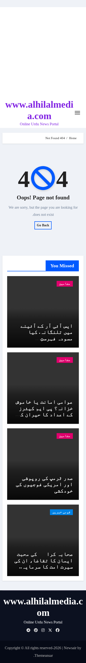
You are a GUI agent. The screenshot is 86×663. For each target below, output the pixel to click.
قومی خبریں (61, 512)
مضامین (64, 283)
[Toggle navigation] (77, 113)
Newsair (70, 648)
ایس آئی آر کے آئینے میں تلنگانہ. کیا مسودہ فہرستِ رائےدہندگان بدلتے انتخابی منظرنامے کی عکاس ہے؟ (45, 341)
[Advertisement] (43, 52)
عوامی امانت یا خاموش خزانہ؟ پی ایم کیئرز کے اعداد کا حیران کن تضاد (44, 411)
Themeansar (43, 655)
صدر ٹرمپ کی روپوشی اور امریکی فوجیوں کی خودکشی (44, 484)
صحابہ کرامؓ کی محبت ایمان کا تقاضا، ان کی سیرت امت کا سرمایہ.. (43, 560)
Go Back (43, 225)
